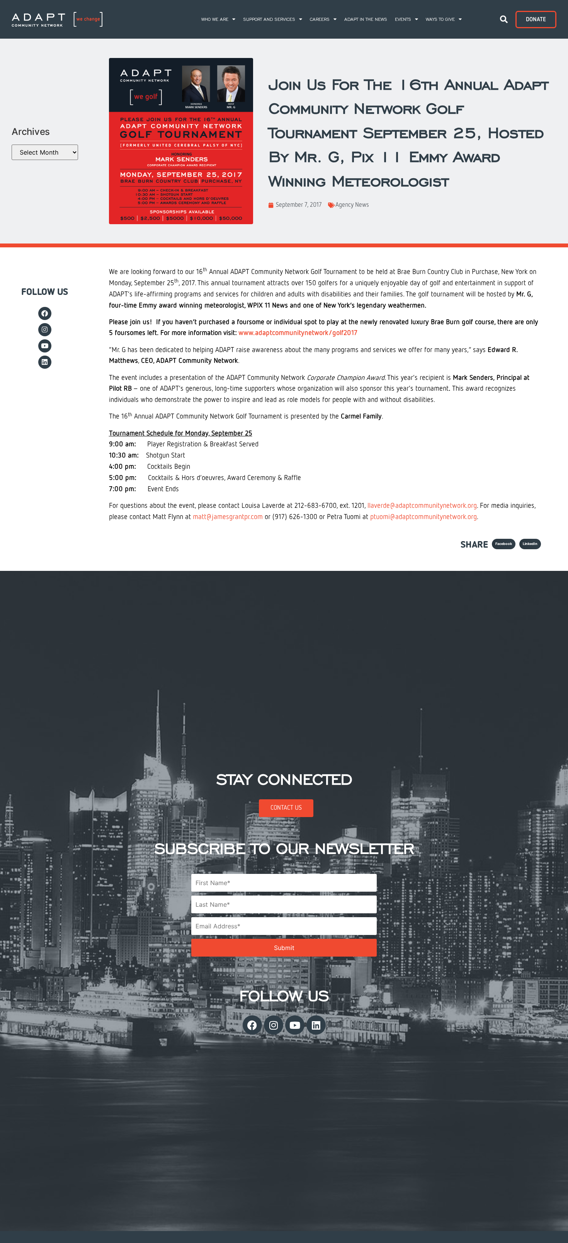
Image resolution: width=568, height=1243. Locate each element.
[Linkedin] (44, 362)
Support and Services (269, 19)
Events (403, 19)
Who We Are (214, 19)
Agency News (352, 205)
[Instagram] (44, 329)
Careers (320, 19)
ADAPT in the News (365, 19)
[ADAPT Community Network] (57, 19)
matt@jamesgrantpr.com (228, 517)
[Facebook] (44, 313)
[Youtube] (44, 345)
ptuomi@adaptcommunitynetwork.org (423, 517)
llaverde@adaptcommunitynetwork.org (422, 505)
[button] (504, 19)
